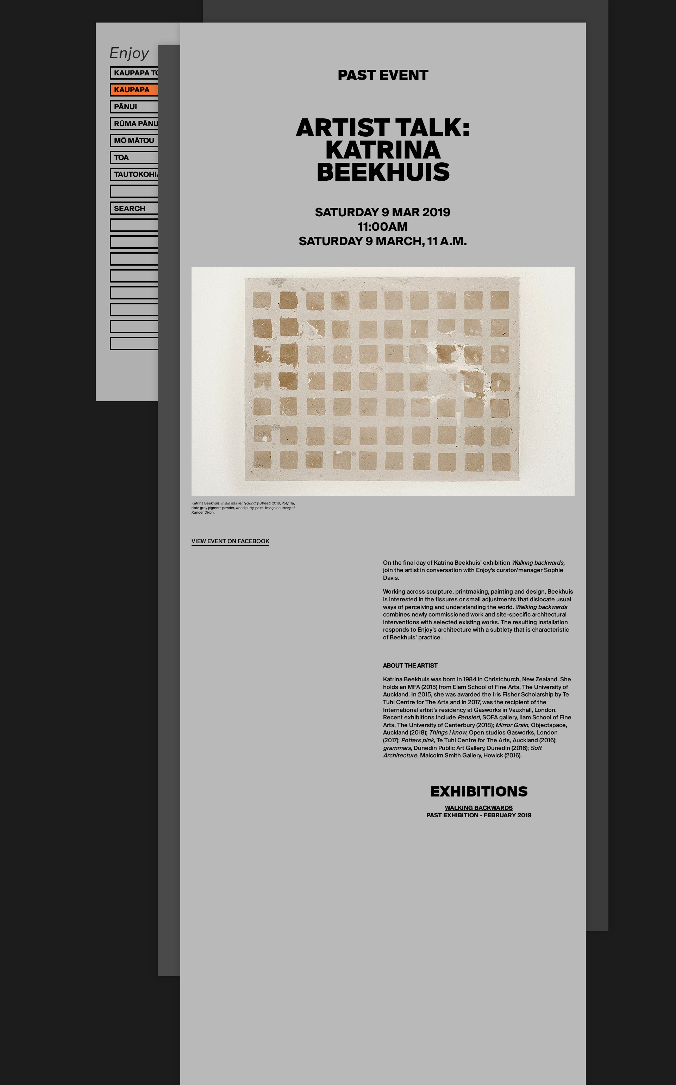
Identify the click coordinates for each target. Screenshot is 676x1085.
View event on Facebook (230, 542)
